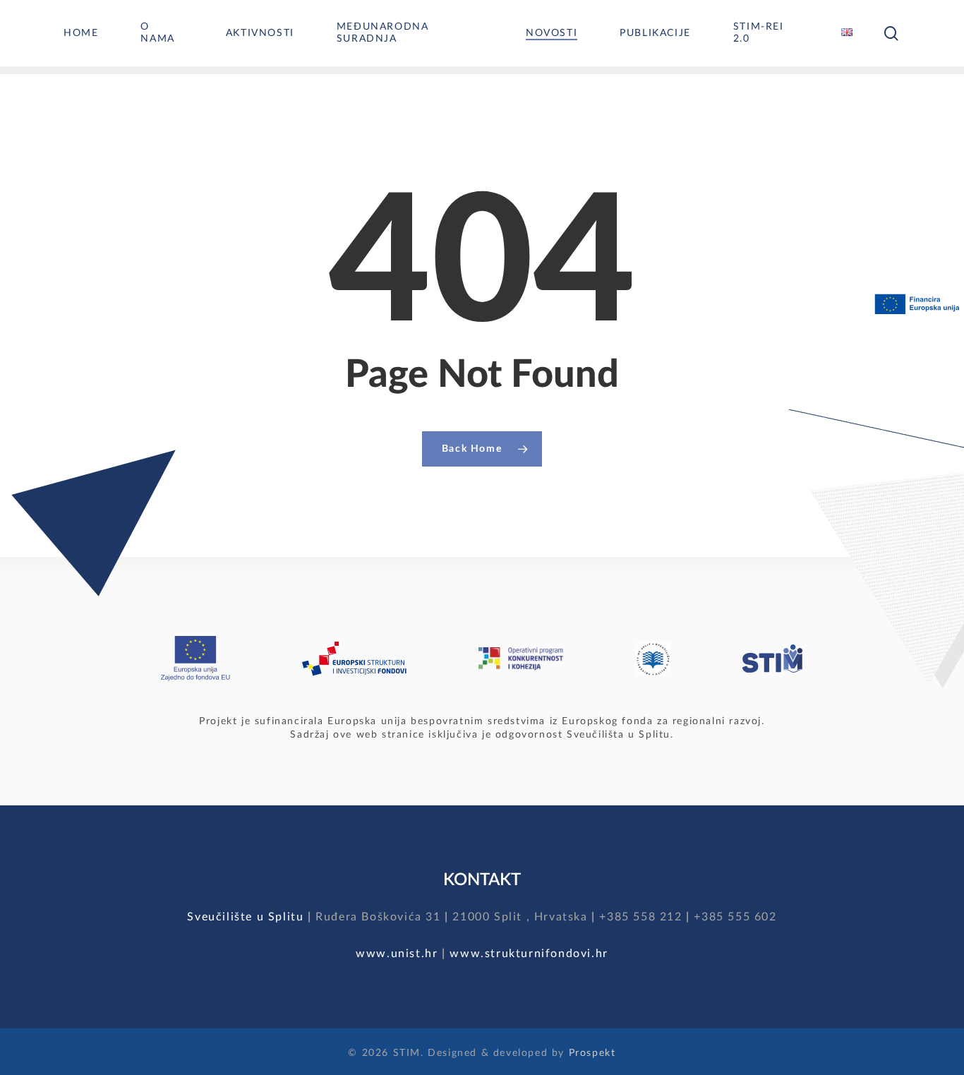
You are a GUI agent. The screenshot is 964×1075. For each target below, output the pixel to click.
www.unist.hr (397, 953)
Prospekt (592, 1053)
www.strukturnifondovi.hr (529, 953)
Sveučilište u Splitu (245, 917)
